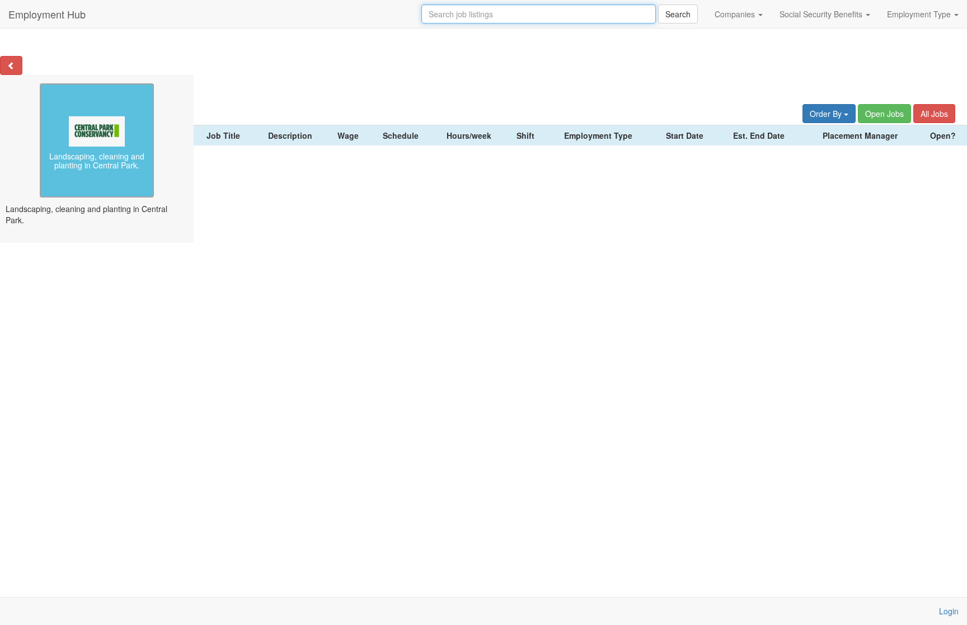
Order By (827, 113)
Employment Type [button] (920, 14)
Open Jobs (884, 113)
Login (949, 611)
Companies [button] (736, 14)
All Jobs (934, 113)
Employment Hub (47, 14)
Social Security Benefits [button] (822, 14)
